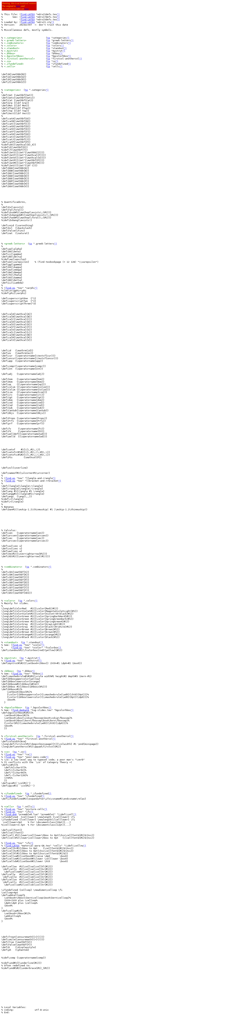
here (18, 6)
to (48, 37)
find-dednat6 (20, 710)
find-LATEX (28, 14)
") (58, 14)
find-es (10, 288)
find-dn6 (11, 814)
